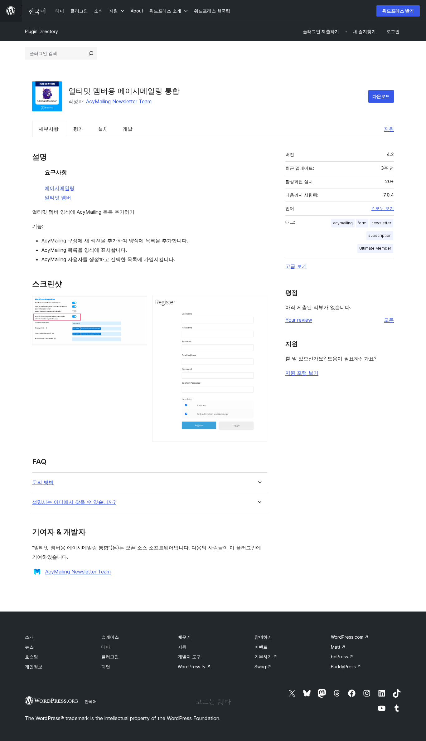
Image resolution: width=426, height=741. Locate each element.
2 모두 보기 (382, 208)
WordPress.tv (194, 666)
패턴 (105, 666)
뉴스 (29, 647)
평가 (78, 129)
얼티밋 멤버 (58, 197)
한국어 (91, 701)
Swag (262, 666)
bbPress (342, 656)
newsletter (381, 223)
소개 (29, 637)
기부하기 (265, 656)
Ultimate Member (375, 248)
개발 (128, 129)
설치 (103, 129)
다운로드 (381, 96)
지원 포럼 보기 (301, 373)
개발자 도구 (189, 656)
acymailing (343, 223)
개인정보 (33, 666)
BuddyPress (346, 666)
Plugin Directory (41, 31)
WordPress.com (350, 637)
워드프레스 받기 (398, 10)
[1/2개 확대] (139, 303)
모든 (389, 320)
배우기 (184, 637)
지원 (389, 129)
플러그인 (110, 656)
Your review (298, 320)
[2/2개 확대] (259, 303)
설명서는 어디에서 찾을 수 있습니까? (74, 502)
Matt (338, 647)
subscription (379, 235)
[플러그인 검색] (91, 53)
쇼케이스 (110, 637)
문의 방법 (43, 482)
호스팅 (31, 656)
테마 (105, 647)
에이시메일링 (60, 188)
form (362, 223)
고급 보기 (296, 266)
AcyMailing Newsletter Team (119, 101)
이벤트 (261, 647)
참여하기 (263, 637)
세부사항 (49, 129)
